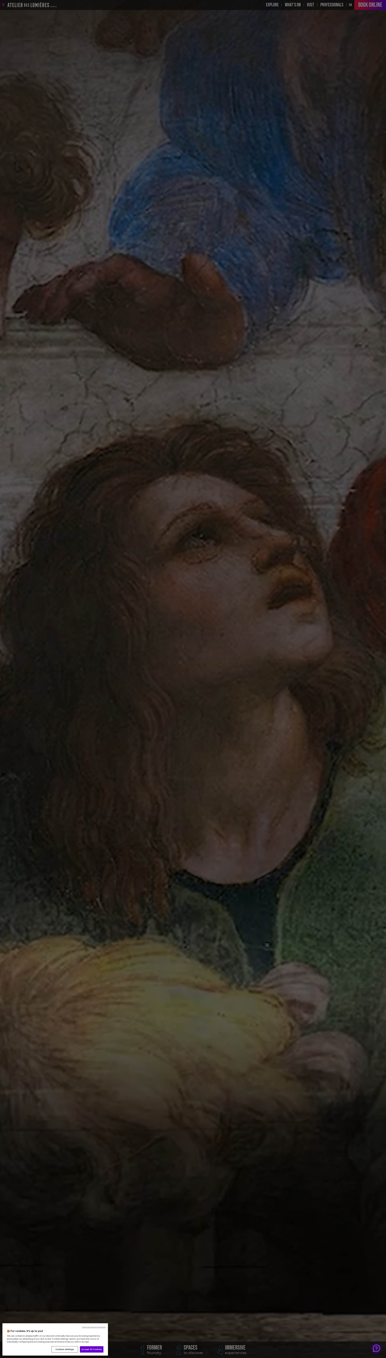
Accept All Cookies (92, 1349)
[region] (55, 1339)
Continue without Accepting (94, 1327)
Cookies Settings (64, 1349)
